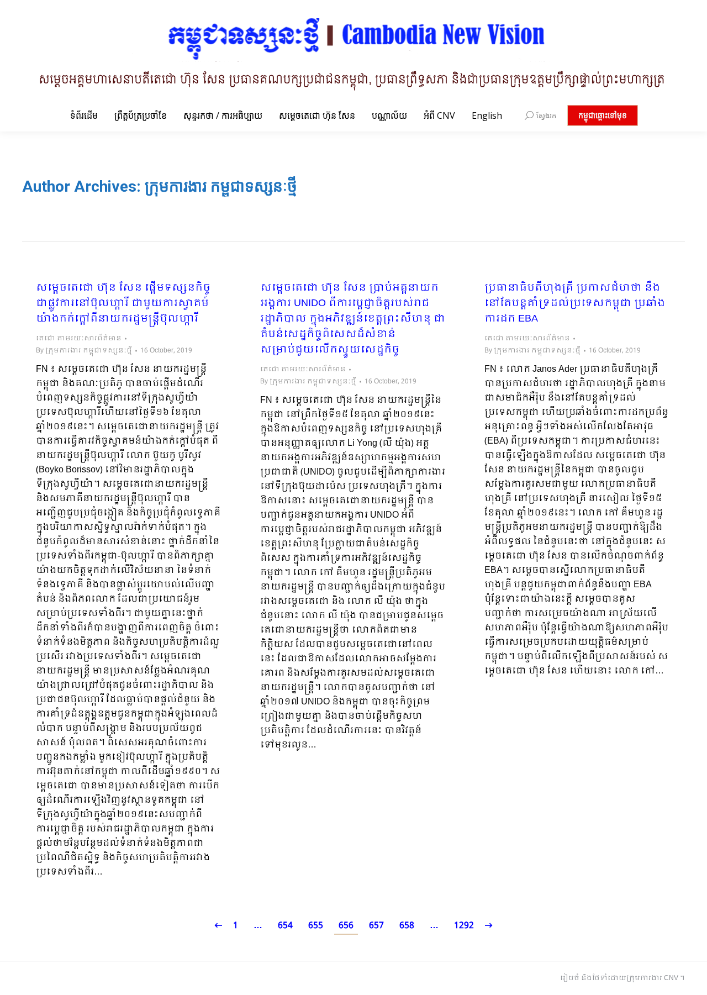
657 (376, 925)
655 (315, 925)
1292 (464, 925)
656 (346, 925)
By (84, 350)
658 (406, 925)
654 (285, 925)
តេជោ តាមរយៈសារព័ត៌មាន (79, 338)
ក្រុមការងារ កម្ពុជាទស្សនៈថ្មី (221, 186)
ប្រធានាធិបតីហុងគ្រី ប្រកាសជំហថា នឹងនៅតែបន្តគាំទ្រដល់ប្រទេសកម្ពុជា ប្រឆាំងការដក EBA (574, 304)
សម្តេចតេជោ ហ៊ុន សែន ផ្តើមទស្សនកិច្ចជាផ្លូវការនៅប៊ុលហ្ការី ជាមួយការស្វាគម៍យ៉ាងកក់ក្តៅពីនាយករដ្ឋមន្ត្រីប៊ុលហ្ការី (123, 304)
